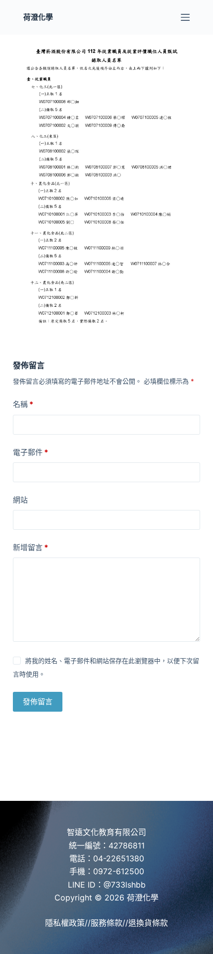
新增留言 (30, 547)
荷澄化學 (38, 17)
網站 (20, 500)
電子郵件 (30, 452)
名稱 (23, 404)
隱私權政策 (65, 923)
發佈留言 (38, 701)
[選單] (185, 17)
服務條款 (106, 923)
